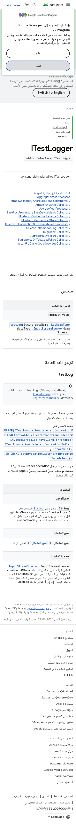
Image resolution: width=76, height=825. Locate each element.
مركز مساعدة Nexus (62, 757)
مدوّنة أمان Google (62, 710)
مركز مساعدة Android (61, 745)
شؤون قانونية (31, 796)
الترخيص (16, 796)
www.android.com (61, 763)
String (38, 508)
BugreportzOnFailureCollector (49, 236)
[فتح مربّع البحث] (34, 4)
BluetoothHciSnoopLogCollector (47, 228)
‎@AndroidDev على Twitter (57, 697)
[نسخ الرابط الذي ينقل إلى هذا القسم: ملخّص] (57, 291)
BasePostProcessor (19, 212)
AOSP (69, 108)
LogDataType (60, 324)
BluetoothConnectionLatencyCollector (43, 216)
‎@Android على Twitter (60, 691)
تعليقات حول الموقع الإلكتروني (40, 802)
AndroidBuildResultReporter (50, 201)
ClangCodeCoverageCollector (49, 243)
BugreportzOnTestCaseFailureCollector (43, 239)
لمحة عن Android (63, 796)
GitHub (68, 675)
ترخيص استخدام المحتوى (39, 608)
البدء (38, 66)
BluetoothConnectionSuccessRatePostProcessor (36, 224)
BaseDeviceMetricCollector (51, 212)
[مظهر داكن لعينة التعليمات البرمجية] (70, 386)
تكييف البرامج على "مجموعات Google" (52, 728)
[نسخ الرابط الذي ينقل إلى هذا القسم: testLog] (55, 374)
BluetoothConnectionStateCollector (44, 220)
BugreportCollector (55, 232)
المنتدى (45, 796)
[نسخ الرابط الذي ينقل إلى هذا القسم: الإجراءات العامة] (41, 363)
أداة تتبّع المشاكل (65, 782)
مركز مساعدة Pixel (63, 751)
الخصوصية (65, 802)
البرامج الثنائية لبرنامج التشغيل (58, 669)
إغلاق (38, 53)
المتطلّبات (68, 644)
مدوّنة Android (64, 703)
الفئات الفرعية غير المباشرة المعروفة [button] (37, 218)
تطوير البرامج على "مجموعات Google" (52, 722)
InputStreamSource (48, 328)
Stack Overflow (63, 776)
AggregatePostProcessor (53, 197)
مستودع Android (63, 637)
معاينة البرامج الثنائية (62, 656)
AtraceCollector (21, 201)
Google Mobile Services (58, 769)
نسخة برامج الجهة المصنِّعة (60, 662)
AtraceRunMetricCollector (51, 204)
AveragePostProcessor (53, 208)
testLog (16, 324)
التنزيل (69, 650)
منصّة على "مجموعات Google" (57, 716)
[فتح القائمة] (68, 4)
